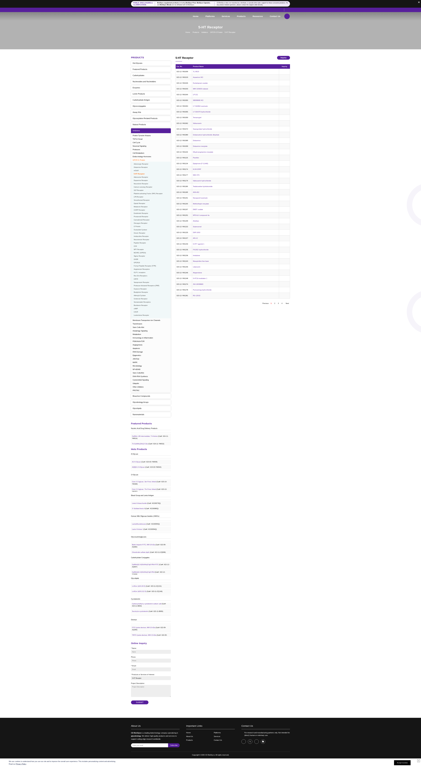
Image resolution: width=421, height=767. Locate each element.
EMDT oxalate (198, 209)
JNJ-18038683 (198, 284)
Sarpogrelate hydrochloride (202, 129)
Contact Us (275, 16)
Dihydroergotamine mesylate (203, 152)
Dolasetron (197, 140)
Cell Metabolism (138, 153)
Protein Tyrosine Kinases (142, 135)
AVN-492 (196, 192)
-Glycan (134, 454)
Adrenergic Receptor (141, 164)
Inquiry (283, 58)
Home (195, 16)
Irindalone (196, 255)
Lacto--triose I (144, 521)
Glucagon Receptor (140, 223)
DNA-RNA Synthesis (140, 376)
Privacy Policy (21, 764)
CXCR (136, 312)
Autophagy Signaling (140, 331)
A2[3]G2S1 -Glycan (147, 469)
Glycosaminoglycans (138, 537)
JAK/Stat (136, 359)
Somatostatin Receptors (142, 302)
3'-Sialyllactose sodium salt (148, 526)
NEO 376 (196, 175)
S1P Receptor (139, 190)
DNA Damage (138, 352)
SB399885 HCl (198, 100)
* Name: (134, 648)
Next (287, 303)
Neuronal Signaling (139, 146)
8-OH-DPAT (197, 169)
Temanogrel (197, 117)
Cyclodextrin (135, 599)
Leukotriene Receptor (141, 315)
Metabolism (137, 334)
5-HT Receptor (230, 32)
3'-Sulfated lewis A (145, 500)
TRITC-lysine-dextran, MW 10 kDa (149, 628)
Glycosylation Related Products (145, 118)
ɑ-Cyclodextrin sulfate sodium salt (149, 615)
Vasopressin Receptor (141, 282)
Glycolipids (137, 408)
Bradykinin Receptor (141, 292)
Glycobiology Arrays (140, 402)
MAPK (135, 362)
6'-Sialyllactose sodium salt (148, 531)
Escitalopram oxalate (200, 83)
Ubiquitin (136, 383)
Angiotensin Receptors (142, 269)
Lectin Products (139, 94)
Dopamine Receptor (141, 180)
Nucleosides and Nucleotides (144, 82)
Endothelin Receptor (141, 213)
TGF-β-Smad (137, 139)
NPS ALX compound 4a (201, 215)
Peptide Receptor (140, 243)
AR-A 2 (195, 238)
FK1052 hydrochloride (201, 250)
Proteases (136, 149)
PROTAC (136, 390)
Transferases (137, 324)
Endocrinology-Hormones (142, 156)
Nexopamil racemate (200, 198)
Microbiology (137, 366)
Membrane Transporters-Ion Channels (146, 320)
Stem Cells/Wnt (138, 373)
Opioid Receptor (139, 203)
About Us (189, 736)
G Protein (137, 226)
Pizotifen (196, 158)
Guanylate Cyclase (140, 230)
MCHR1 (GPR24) (140, 253)
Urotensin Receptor (140, 299)
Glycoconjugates (139, 106)
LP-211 (195, 94)
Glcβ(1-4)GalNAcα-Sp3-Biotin (150, 571)
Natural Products (139, 124)
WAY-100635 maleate (200, 89)
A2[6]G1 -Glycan (146, 459)
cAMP (136, 308)
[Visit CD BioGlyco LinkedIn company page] (256, 741)
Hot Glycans (137, 63)
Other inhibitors (138, 387)
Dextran (134, 620)
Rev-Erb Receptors (140, 276)
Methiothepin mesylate (201, 204)
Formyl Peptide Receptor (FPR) (145, 266)
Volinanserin (197, 123)
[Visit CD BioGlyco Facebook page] (243, 741)
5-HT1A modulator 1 (200, 278)
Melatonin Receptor (141, 207)
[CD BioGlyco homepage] (146, 16)
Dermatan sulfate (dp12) (148, 549)
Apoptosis (136, 348)
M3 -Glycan (145, 464)
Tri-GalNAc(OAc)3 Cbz (148, 435)
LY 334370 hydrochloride (201, 112)
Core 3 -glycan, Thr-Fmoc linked (149, 482)
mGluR (136, 170)
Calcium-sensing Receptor (143, 187)
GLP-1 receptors (139, 272)
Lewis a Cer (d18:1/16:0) (149, 594)
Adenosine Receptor (141, 177)
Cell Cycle (136, 142)
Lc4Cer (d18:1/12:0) (147, 583)
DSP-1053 (196, 232)
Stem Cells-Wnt (138, 327)
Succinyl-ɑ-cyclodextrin (147, 603)
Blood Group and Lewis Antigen (142, 495)
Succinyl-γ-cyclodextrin (147, 608)
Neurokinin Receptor (141, 184)
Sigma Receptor (139, 256)
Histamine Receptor (141, 167)
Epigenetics (137, 355)
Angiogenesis (137, 345)
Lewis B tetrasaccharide (147, 506)
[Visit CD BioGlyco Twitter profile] (250, 741)
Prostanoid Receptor (141, 216)
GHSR (136, 259)
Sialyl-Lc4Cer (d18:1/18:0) (149, 588)
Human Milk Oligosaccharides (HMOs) (145, 516)
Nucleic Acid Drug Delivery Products (144, 428)
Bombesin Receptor (141, 305)
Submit (140, 702)
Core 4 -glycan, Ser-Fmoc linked (149, 489)
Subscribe (173, 745)
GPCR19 (137, 262)
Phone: (133, 657)
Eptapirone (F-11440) (200, 163)
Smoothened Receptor (142, 200)
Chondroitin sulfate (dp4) (149, 544)
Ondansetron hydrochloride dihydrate (206, 135)
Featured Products (140, 69)
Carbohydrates (138, 75)
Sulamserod (197, 227)
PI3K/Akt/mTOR (138, 341)
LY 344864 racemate (200, 106)
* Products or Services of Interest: (143, 674)
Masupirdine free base (201, 261)
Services (226, 16)
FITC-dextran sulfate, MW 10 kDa (149, 635)
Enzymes (136, 88)
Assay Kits (137, 112)
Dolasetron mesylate (200, 146)
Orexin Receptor (139, 233)
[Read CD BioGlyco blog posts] (263, 741)
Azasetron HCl (198, 77)
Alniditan (196, 221)
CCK (135, 246)
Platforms (210, 16)
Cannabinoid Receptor (142, 220)
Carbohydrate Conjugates (140, 557)
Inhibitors (204, 32)
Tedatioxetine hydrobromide (203, 186)
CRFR (136, 279)
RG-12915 (196, 295)
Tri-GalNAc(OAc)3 (146, 441)
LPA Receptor (138, 197)
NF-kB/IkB (136, 369)
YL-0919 (196, 71)
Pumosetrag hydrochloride (202, 290)
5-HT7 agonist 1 (198, 244)
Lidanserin (196, 267)
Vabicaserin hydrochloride (202, 181)
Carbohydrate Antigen (141, 100)
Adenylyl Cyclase (140, 295)
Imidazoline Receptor (141, 236)
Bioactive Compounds (141, 396)
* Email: (133, 666)
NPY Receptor (139, 249)
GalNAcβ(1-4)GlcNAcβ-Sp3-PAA (148, 565)
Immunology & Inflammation (143, 338)
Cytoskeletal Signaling (141, 380)
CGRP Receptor (139, 210)
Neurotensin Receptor (141, 239)
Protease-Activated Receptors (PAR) (146, 285)
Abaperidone (197, 273)
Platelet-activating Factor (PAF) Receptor (148, 193)
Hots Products (139, 449)
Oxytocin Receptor (140, 289)
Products (241, 16)
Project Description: (138, 683)
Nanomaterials (138, 414)
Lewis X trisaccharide (146, 511)
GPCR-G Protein (216, 32)
